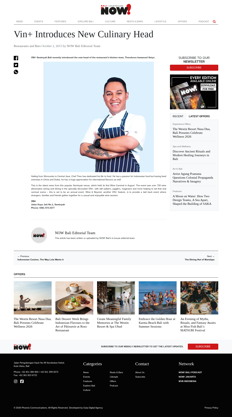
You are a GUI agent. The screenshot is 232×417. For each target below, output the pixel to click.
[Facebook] (22, 381)
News (19, 21)
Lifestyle (160, 21)
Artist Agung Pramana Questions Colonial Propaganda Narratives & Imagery (193, 177)
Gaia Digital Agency (93, 407)
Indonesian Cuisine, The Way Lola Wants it (41, 259)
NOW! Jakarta (187, 377)
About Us (139, 372)
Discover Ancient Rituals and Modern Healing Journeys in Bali (191, 155)
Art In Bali (177, 169)
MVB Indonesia (187, 381)
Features (60, 21)
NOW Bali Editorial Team (83, 46)
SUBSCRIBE (203, 346)
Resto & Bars (135, 21)
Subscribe (140, 377)
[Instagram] (16, 381)
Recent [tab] (178, 116)
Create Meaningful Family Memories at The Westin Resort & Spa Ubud (114, 322)
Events (38, 21)
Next (210, 256)
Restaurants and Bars (27, 46)
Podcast (204, 21)
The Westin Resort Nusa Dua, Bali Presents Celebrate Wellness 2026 (191, 132)
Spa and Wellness (182, 146)
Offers (182, 21)
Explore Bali (85, 21)
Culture (110, 21)
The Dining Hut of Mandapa (199, 259)
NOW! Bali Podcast (190, 372)
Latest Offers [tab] (199, 116)
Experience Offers (182, 124)
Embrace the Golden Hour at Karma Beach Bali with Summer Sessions (157, 322)
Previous (23, 256)
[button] (214, 21)
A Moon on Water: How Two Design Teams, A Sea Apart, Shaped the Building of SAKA (192, 199)
